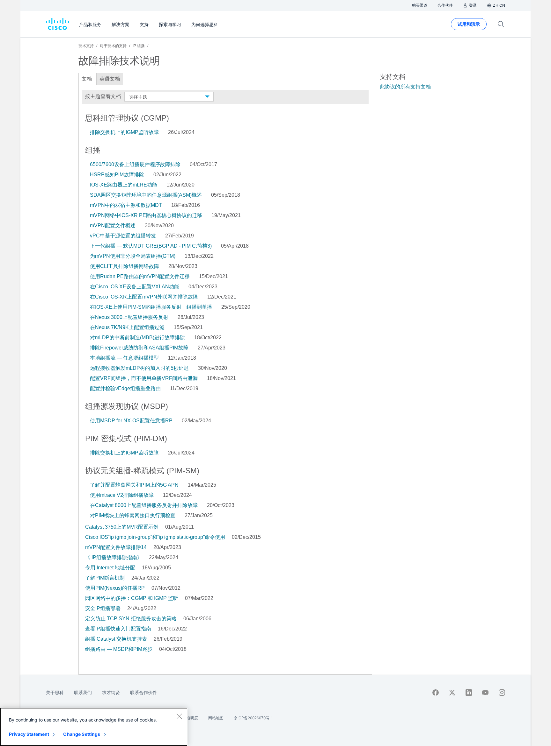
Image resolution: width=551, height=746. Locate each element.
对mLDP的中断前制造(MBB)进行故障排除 (137, 337)
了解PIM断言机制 (105, 578)
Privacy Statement (29, 734)
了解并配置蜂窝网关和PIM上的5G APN (134, 485)
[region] (93, 727)
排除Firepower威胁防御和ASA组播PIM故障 (139, 347)
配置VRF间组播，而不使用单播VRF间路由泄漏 (144, 378)
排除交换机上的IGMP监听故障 (124, 132)
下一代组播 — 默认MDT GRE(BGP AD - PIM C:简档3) (151, 246)
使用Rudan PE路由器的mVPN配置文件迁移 (140, 276)
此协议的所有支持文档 (405, 86)
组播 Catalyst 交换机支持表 (116, 639)
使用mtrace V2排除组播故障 (122, 495)
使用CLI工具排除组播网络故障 (124, 266)
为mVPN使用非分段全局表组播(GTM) (132, 256)
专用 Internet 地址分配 (110, 567)
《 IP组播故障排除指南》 (113, 557)
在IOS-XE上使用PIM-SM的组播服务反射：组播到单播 (151, 307)
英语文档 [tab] (109, 78)
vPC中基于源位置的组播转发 (123, 235)
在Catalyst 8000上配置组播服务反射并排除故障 (144, 505)
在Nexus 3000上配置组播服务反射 (129, 317)
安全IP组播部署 (103, 608)
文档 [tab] (87, 78)
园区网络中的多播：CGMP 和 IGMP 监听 (131, 598)
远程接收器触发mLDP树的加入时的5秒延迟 (139, 368)
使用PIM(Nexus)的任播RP (115, 588)
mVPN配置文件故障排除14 (116, 547)
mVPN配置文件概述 (113, 225)
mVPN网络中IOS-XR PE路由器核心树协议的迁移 (146, 215)
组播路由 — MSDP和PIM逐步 (118, 649)
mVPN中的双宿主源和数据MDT (126, 205)
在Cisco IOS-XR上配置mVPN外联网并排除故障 (144, 296)
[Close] (179, 716)
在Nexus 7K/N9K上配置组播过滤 (127, 327)
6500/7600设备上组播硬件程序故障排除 (135, 164)
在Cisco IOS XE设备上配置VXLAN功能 (134, 286)
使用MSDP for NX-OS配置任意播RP (131, 420)
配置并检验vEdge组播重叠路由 (125, 388)
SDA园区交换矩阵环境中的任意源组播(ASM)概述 (146, 195)
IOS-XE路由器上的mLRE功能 (123, 184)
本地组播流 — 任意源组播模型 (124, 358)
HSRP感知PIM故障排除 (117, 174)
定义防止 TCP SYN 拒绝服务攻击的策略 (131, 618)
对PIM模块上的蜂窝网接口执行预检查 (132, 515)
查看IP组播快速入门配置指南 (118, 628)
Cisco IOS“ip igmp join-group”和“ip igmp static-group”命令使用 (155, 537)
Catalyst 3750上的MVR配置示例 (121, 527)
